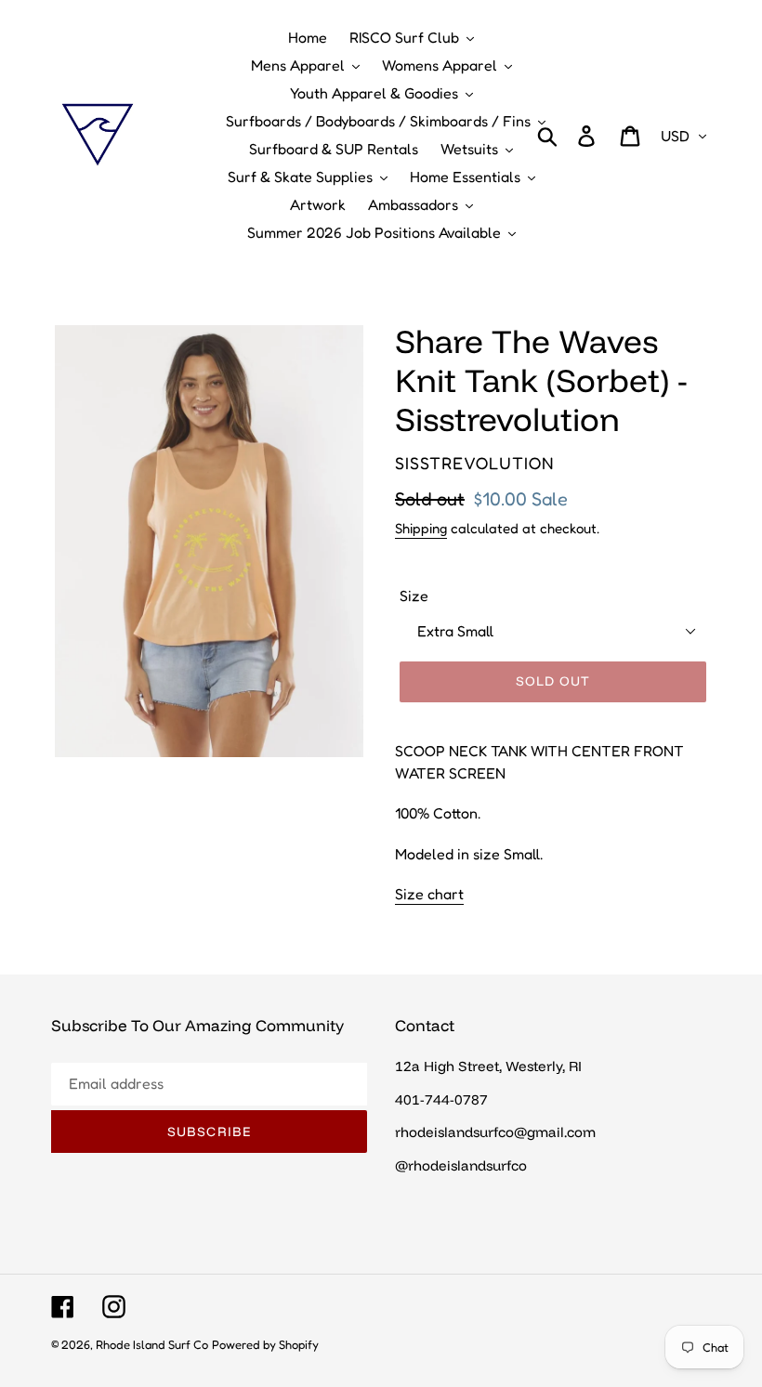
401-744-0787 (441, 1099)
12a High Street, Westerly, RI (488, 1066)
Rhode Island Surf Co (152, 1344)
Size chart (429, 893)
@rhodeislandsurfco (461, 1165)
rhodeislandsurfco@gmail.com (495, 1132)
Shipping (421, 528)
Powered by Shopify (265, 1344)
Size (414, 595)
